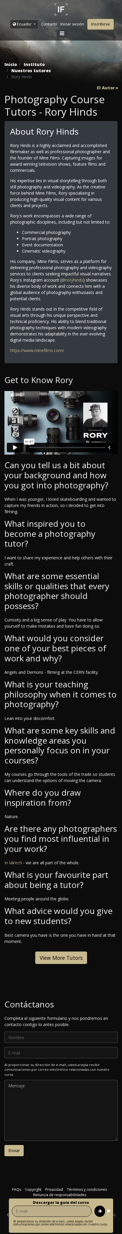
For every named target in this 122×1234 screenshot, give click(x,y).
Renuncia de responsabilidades (59, 1194)
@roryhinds (72, 280)
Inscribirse (100, 24)
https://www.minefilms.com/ (37, 350)
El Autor (106, 87)
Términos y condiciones (87, 1189)
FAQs (16, 1189)
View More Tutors (61, 957)
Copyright (33, 1189)
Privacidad (54, 1189)
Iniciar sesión (72, 24)
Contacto (49, 24)
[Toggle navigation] (62, 34)
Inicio (10, 64)
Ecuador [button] (24, 24)
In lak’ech (13, 862)
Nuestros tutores (31, 70)
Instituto (34, 64)
